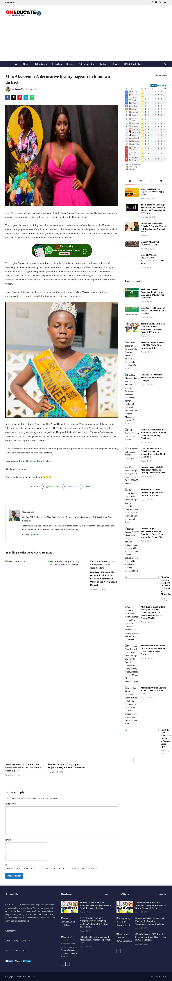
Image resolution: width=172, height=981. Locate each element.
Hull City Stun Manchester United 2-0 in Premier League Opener (166, 738)
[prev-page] (127, 760)
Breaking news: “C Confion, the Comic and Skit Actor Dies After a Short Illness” (23, 767)
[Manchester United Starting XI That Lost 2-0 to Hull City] (132, 723)
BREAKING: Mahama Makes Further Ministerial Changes (153, 378)
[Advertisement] (86, 41)
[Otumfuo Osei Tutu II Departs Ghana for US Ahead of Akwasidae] (142, 578)
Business (70, 64)
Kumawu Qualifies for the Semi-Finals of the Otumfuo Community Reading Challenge (149, 921)
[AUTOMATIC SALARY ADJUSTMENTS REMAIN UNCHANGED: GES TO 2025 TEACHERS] (69, 925)
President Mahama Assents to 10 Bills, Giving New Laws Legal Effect (153, 345)
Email (8, 853)
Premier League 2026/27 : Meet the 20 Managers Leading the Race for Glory (153, 470)
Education (42, 65)
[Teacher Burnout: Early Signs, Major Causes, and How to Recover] (66, 564)
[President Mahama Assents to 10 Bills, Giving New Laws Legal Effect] (132, 368)
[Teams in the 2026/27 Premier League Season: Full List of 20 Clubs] (132, 522)
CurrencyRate (161, 75)
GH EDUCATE (28, 976)
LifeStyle (123, 894)
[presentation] (130, 181)
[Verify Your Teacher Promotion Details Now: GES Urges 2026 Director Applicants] (132, 297)
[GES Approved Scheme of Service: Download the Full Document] (132, 315)
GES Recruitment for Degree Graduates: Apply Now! (152, 192)
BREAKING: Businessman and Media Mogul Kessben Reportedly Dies (95, 940)
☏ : (7, 951)
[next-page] (132, 760)
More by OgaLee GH (30, 534)
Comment (11, 804)
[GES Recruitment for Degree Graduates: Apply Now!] (132, 196)
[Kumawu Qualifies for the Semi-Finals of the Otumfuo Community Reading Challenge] (132, 440)
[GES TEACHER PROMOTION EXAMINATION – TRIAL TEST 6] (132, 262)
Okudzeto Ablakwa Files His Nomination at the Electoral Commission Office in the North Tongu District (103, 578)
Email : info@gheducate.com (17, 941)
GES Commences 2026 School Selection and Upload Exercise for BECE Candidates (150, 937)
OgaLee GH (19, 89)
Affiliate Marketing (132, 64)
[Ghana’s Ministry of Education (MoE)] (132, 246)
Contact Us (9, 3)
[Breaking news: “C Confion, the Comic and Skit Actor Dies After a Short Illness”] (24, 561)
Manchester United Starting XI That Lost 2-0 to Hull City (153, 691)
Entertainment (87, 65)
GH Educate (30, 461)
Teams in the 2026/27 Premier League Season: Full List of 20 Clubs (152, 492)
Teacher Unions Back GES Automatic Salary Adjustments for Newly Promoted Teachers (95, 905)
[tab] (130, 181)
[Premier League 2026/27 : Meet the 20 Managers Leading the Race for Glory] (132, 483)
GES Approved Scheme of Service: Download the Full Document (153, 311)
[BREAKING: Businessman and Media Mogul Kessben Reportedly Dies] (69, 956)
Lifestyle (105, 65)
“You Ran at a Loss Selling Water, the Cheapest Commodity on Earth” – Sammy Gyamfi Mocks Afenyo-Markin (153, 612)
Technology (57, 64)
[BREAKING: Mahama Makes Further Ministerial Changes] (132, 423)
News (28, 65)
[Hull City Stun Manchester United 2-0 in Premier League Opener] (142, 730)
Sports (116, 64)
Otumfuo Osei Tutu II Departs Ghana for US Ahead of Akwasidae (166, 585)
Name (8, 840)
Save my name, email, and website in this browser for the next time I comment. (52, 868)
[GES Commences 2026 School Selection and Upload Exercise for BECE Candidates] (132, 458)
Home (16, 64)
